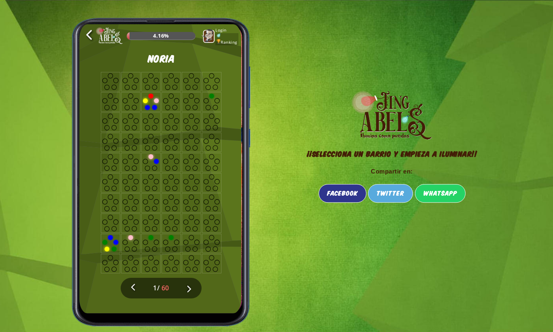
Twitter (390, 192)
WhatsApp (440, 192)
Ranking (229, 42)
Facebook (342, 192)
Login (221, 30)
